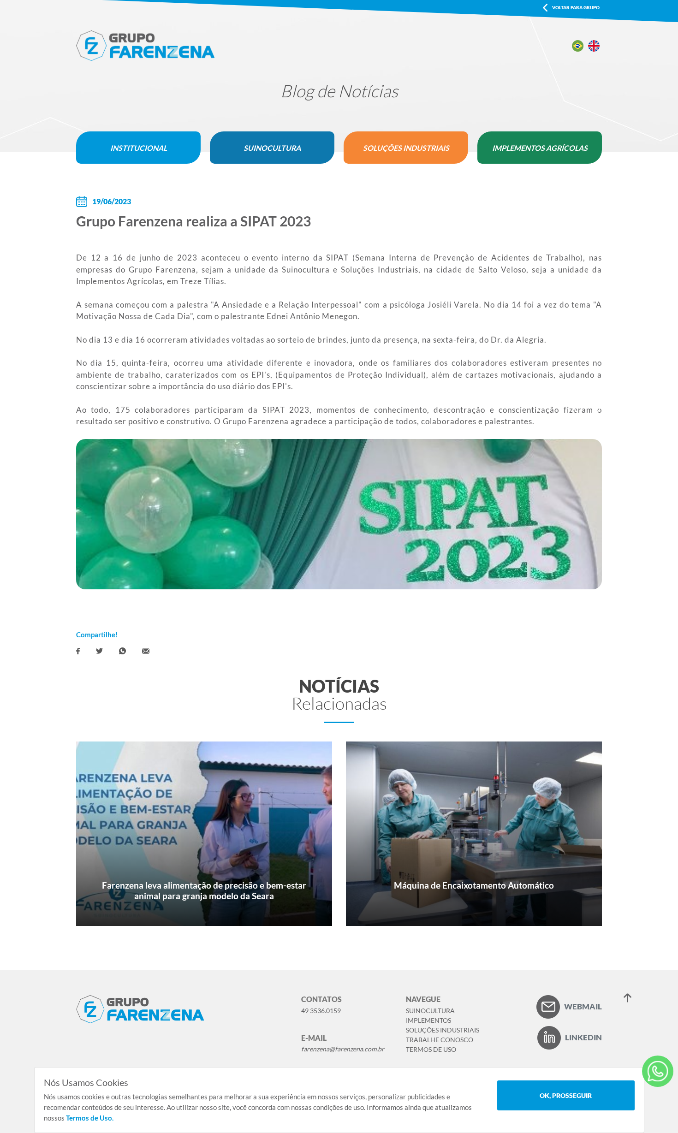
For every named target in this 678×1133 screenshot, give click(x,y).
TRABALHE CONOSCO (439, 1040)
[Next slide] (587, 402)
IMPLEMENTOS (428, 1020)
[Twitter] (99, 651)
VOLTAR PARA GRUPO (576, 7)
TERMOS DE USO (431, 1049)
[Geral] (657, 1071)
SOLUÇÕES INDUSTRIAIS (406, 147)
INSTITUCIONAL (138, 147)
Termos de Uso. (89, 1118)
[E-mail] (145, 651)
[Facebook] (78, 651)
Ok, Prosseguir (566, 1095)
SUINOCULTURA (272, 147)
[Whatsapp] (122, 650)
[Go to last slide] (550, 402)
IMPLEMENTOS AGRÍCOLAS (540, 147)
